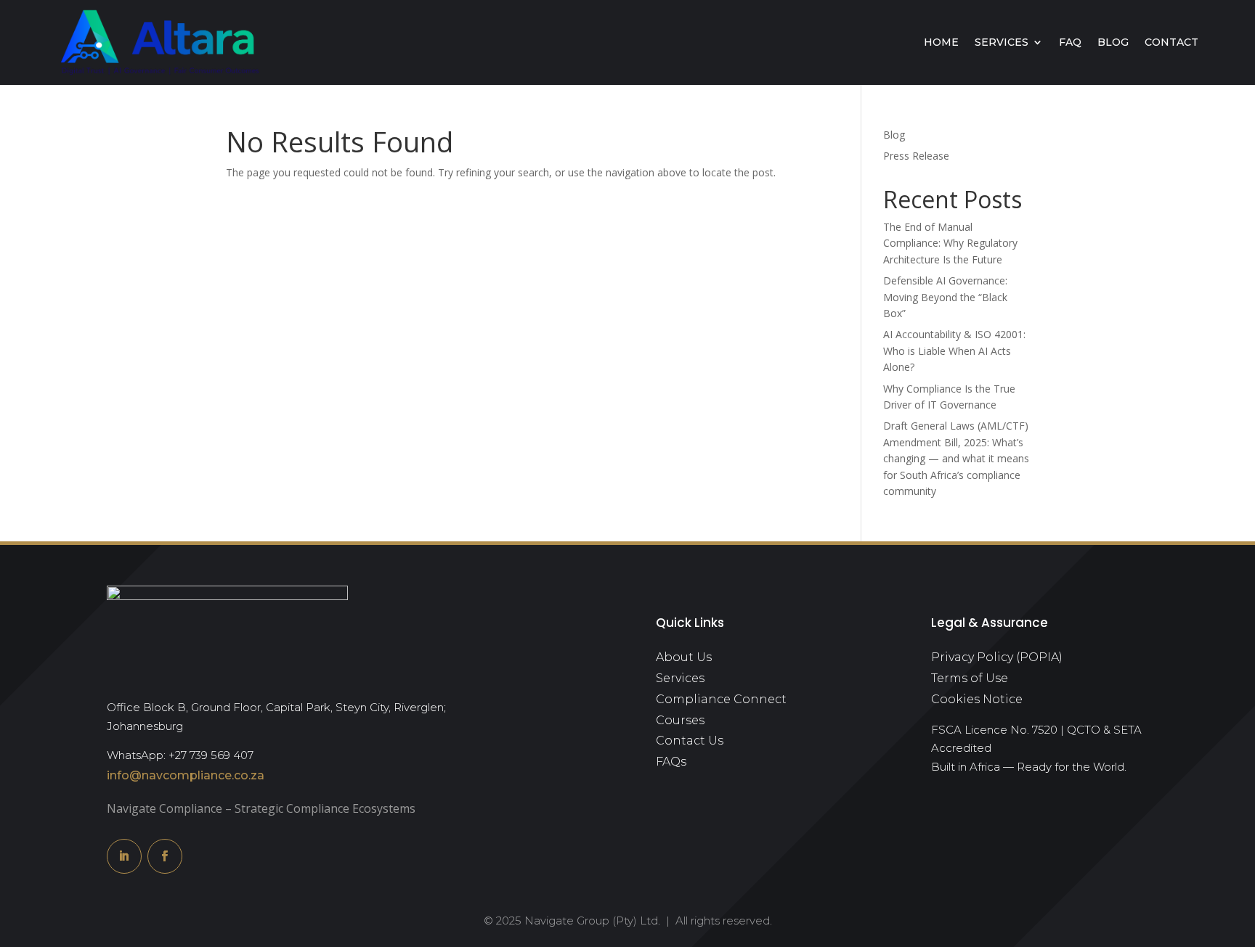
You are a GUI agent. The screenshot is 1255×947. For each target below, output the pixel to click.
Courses (680, 720)
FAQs (671, 761)
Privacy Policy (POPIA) (997, 657)
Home (941, 42)
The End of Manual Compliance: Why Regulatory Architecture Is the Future (950, 243)
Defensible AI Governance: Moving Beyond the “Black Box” (945, 297)
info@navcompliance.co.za (185, 775)
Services (1001, 42)
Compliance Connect (721, 699)
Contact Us (689, 740)
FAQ (1070, 42)
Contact (1171, 42)
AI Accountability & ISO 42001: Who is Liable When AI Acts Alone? (954, 350)
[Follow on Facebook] (164, 856)
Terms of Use (969, 678)
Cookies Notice (977, 699)
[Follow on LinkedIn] (124, 856)
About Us (684, 657)
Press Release (916, 156)
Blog (1113, 42)
